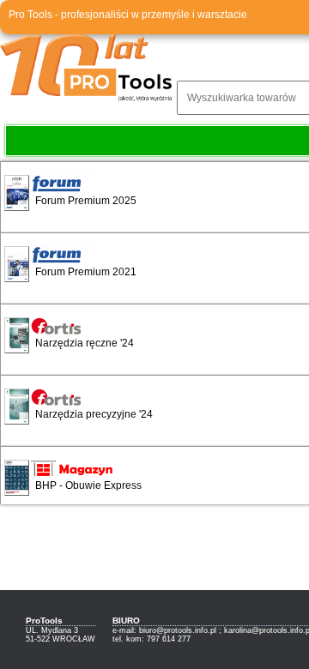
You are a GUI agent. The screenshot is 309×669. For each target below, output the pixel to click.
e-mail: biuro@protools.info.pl (164, 630)
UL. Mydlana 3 (52, 630)
